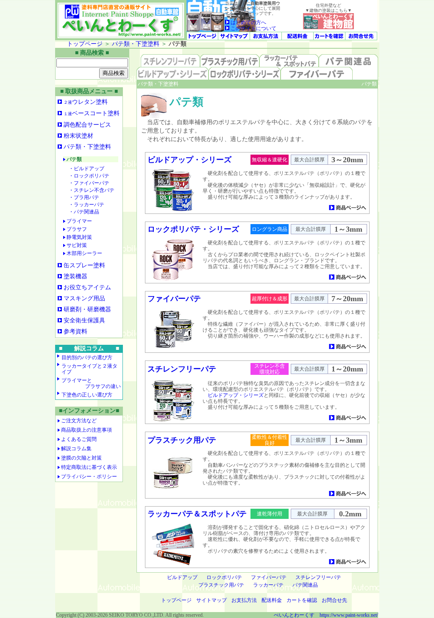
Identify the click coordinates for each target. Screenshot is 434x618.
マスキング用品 (84, 298)
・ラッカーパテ (86, 205)
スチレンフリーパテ (181, 369)
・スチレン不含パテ (91, 190)
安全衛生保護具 (84, 320)
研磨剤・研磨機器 (87, 309)
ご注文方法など (79, 421)
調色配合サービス (87, 125)
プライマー (78, 221)
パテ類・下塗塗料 (135, 44)
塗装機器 (75, 276)
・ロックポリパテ (89, 176)
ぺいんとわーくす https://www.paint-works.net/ (326, 615)
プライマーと (91, 383)
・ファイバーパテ (89, 183)
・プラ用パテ (84, 197)
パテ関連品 (305, 585)
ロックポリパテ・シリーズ (193, 229)
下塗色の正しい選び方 (86, 395)
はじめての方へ (247, 22)
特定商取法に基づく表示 (89, 467)
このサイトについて (252, 28)
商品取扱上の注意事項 (86, 430)
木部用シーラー (83, 253)
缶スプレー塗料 (84, 265)
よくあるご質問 (79, 439)
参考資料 (75, 331)
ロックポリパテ (224, 577)
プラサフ (76, 229)
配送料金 (272, 600)
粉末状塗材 (78, 136)
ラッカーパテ (268, 585)
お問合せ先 (334, 600)
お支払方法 (244, 600)
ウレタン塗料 (86, 102)
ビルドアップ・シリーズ (189, 159)
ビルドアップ (182, 577)
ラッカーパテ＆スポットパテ (197, 514)
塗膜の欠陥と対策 (81, 458)
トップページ (85, 44)
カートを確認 (302, 600)
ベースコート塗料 (92, 113)
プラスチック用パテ (181, 440)
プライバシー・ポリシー (89, 476)
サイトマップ (211, 600)
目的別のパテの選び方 (86, 357)
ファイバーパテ (174, 298)
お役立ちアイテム (87, 287)
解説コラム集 (76, 449)
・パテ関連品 (84, 212)
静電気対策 (78, 237)
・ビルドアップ (86, 169)
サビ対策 (76, 245)
